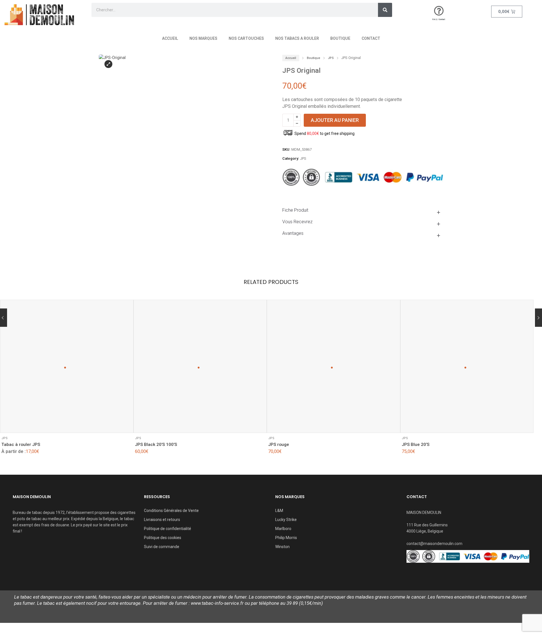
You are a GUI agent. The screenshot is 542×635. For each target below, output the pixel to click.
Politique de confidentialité (167, 528)
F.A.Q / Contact (438, 19)
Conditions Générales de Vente (171, 510)
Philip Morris (286, 537)
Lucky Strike (286, 519)
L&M (279, 510)
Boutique (313, 58)
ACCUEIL (170, 38)
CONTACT (371, 38)
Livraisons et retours (162, 519)
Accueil (290, 58)
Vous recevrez (297, 221)
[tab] (362, 210)
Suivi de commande (161, 546)
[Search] (385, 10)
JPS (331, 58)
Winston (282, 546)
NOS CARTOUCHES (246, 38)
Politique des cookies (162, 537)
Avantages (292, 233)
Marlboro (283, 528)
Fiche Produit (295, 210)
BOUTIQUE (340, 38)
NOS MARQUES (203, 38)
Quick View (22, 424)
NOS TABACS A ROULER (297, 38)
